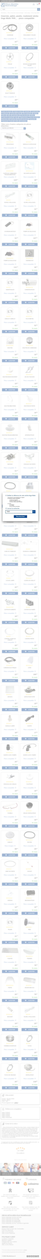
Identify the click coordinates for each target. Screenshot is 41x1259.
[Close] (36, 494)
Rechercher (20, 516)
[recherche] (33, 511)
